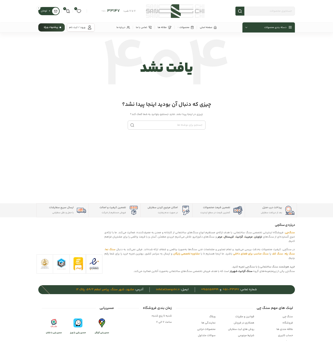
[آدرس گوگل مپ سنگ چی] (101, 323)
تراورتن (258, 237)
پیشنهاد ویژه (51, 27)
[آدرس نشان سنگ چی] (53, 323)
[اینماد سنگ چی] (94, 264)
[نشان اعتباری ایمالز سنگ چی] (78, 264)
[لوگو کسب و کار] (61, 263)
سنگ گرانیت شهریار (241, 271)
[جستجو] (132, 125)
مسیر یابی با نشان (54, 332)
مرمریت (248, 237)
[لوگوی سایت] (175, 11)
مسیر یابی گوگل (102, 332)
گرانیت (239, 237)
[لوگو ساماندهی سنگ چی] (44, 263)
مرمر (220, 237)
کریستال (229, 237)
